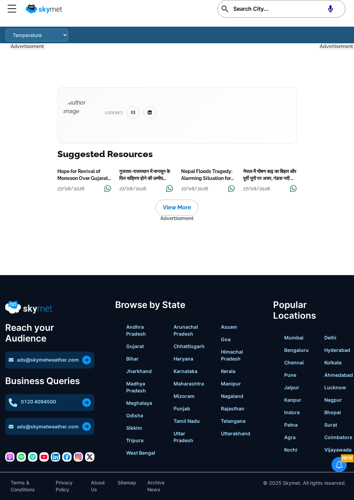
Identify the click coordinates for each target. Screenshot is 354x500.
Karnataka (185, 371)
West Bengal (140, 453)
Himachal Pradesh (232, 355)
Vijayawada (338, 450)
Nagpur (333, 400)
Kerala (228, 371)
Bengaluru (296, 350)
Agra (290, 437)
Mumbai (294, 337)
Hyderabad (337, 350)
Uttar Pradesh (183, 436)
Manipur (231, 384)
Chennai (294, 362)
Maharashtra (189, 384)
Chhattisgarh (189, 346)
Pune (290, 375)
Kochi (290, 450)
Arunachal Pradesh (186, 330)
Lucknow (335, 387)
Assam (229, 327)
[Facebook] (67, 457)
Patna (291, 425)
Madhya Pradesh (136, 387)
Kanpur (292, 400)
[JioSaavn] (32, 457)
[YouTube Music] (44, 457)
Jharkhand (139, 371)
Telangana (233, 421)
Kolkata (333, 362)
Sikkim (134, 428)
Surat (330, 425)
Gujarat (135, 346)
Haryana (183, 359)
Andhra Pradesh (136, 330)
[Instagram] (78, 457)
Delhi (330, 337)
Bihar (132, 359)
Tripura (134, 440)
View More (177, 207)
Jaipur (291, 387)
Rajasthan (232, 408)
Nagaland (232, 396)
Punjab (182, 408)
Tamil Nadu (187, 421)
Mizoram (184, 396)
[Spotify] (21, 457)
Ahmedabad (338, 375)
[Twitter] (89, 457)
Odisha (134, 415)
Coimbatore (338, 437)
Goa (226, 339)
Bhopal (332, 412)
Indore (292, 412)
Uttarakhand (235, 433)
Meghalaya (139, 403)
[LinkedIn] (55, 457)
